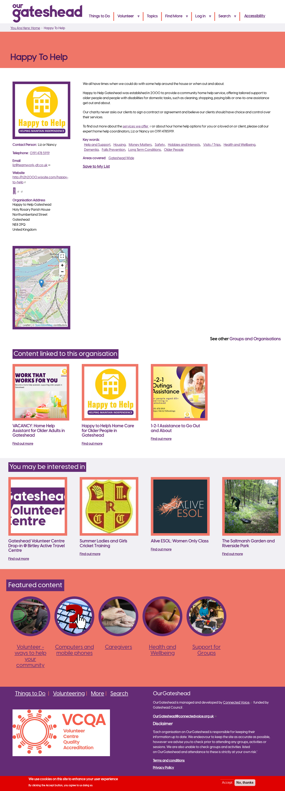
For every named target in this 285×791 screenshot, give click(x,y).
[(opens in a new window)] (16, 192)
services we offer (136, 126)
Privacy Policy (163, 768)
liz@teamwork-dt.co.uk (30, 165)
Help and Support (97, 145)
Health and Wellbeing (239, 145)
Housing (119, 145)
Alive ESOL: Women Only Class (180, 541)
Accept (227, 782)
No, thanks (244, 782)
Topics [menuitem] (152, 16)
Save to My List (96, 167)
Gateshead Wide (121, 158)
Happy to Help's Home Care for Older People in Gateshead (108, 431)
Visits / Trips (212, 145)
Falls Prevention (113, 150)
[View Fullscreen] (62, 256)
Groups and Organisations (255, 339)
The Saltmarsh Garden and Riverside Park (248, 543)
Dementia (91, 150)
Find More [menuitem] (172, 17)
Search (119, 694)
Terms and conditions (169, 760)
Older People (174, 150)
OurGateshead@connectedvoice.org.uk (183, 716)
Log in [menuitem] (199, 17)
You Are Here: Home (25, 28)
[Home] (49, 13)
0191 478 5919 (40, 153)
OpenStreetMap (44, 325)
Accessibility (254, 16)
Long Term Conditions (144, 150)
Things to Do (30, 694)
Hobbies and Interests (184, 145)
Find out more (23, 444)
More (97, 694)
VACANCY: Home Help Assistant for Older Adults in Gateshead (39, 431)
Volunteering (69, 694)
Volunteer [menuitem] (124, 17)
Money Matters (140, 145)
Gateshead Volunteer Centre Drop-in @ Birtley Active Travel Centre (36, 546)
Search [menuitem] (223, 17)
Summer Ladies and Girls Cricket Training (103, 543)
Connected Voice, (236, 702)
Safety (160, 145)
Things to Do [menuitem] (99, 16)
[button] (41, 283)
